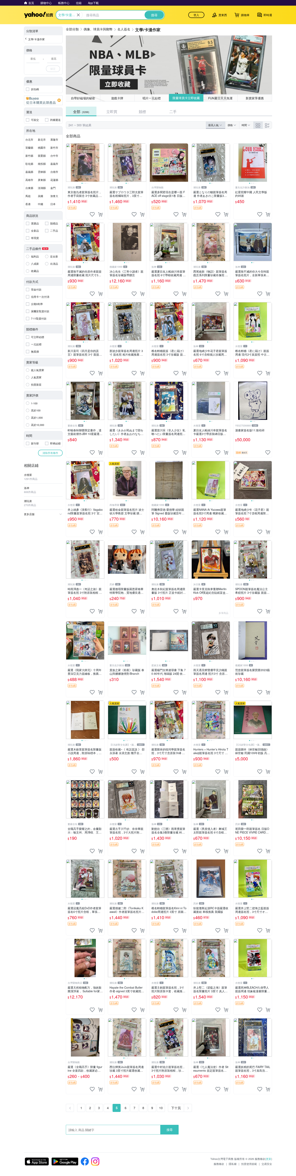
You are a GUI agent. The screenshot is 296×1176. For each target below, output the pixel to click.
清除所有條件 (50, 453)
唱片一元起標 (152, 98)
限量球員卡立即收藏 (186, 98)
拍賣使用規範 (249, 1164)
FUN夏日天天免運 (220, 98)
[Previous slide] (68, 163)
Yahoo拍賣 (38, 15)
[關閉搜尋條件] (78, 14)
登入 (196, 15)
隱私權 (233, 1164)
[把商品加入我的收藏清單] (92, 214)
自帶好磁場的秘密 (83, 98)
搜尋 (170, 1129)
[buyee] (43, 100)
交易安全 (267, 1164)
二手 (173, 111)
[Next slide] (101, 163)
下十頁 (176, 1107)
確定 (53, 69)
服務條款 (219, 1164)
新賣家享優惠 (255, 98)
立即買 (111, 111)
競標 (142, 111)
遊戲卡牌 (117, 98)
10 (161, 1107)
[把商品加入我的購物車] (100, 214)
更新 (268, 1159)
